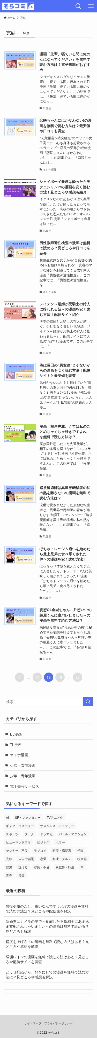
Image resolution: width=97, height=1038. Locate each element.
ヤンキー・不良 (17, 850)
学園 (80, 850)
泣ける (23, 867)
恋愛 (43, 858)
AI (7, 817)
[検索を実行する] (88, 701)
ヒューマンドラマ (18, 842)
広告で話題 (26, 858)
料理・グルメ (62, 858)
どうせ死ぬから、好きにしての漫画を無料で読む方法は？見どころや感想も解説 (47, 974)
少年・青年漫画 (22, 775)
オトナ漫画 (19, 754)
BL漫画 (16, 734)
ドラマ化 (46, 834)
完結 (9, 858)
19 (60, 677)
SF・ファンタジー (28, 817)
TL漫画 (15, 744)
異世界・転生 (65, 867)
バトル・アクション (73, 834)
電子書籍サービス (24, 786)
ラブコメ (40, 850)
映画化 (82, 858)
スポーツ (12, 834)
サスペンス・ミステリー (57, 825)
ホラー (60, 842)
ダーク (29, 834)
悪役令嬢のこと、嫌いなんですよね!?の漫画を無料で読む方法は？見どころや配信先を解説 (47, 909)
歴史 (9, 867)
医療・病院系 (62, 850)
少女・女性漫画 (22, 765)
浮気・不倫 (41, 867)
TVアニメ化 (55, 817)
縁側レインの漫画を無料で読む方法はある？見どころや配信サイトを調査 (47, 959)
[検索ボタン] (78, 6)
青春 (9, 875)
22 (78, 677)
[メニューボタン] (91, 6)
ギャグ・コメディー (20, 825)
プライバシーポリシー (58, 1023)
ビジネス (43, 842)
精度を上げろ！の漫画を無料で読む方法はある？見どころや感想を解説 (47, 944)
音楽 (21, 875)
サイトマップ (32, 1023)
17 (37, 677)
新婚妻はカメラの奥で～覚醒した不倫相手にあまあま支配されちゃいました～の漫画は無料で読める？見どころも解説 (47, 926)
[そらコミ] (18, 6)
